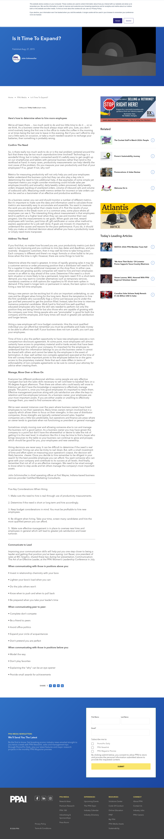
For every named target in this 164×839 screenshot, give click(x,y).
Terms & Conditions (43, 828)
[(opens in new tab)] (128, 121)
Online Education (116, 810)
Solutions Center (115, 801)
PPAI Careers (138, 815)
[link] (106, 140)
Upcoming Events (91, 801)
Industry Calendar (91, 810)
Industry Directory (91, 815)
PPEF (111, 815)
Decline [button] (128, 21)
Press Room (64, 822)
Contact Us (137, 806)
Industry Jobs (138, 810)
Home (10, 97)
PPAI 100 (63, 810)
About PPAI (138, 801)
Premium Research (66, 806)
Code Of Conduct (116, 806)
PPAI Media (22, 97)
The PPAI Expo (90, 806)
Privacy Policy (40, 824)
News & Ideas (65, 801)
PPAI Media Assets (116, 824)
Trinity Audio (32, 108)
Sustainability (114, 828)
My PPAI (112, 819)
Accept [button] (117, 21)
